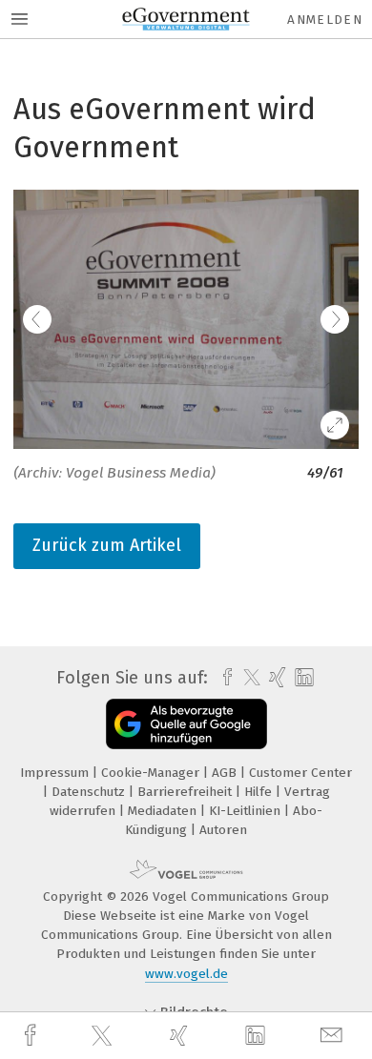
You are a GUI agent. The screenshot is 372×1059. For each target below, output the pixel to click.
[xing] (181, 1036)
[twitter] (104, 1036)
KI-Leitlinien (246, 811)
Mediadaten (164, 811)
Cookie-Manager (152, 772)
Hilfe (260, 792)
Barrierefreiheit (186, 792)
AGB (226, 772)
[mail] (333, 1035)
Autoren (223, 830)
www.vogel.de (186, 974)
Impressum (56, 772)
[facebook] (32, 1035)
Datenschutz (90, 792)
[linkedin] (257, 1036)
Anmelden (324, 19)
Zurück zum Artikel (106, 545)
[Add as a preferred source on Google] (186, 724)
